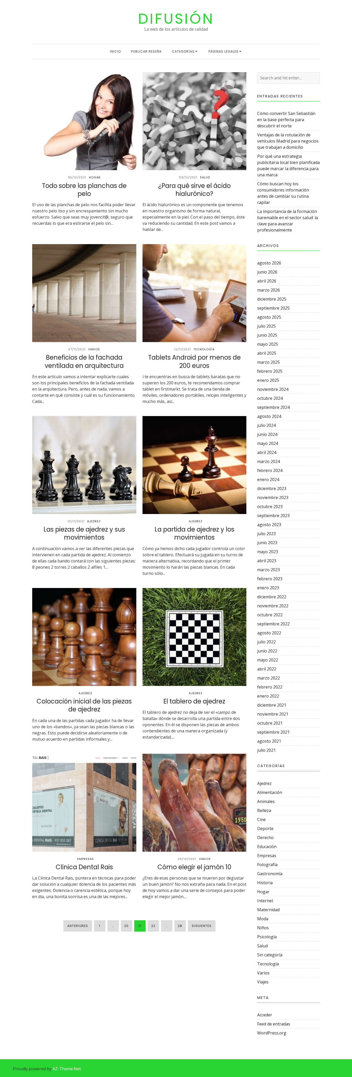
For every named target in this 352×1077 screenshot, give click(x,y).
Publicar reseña (146, 51)
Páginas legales (223, 51)
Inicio (115, 51)
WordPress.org (271, 1033)
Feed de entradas (273, 1024)
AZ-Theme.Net (67, 1069)
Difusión (176, 19)
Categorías (183, 51)
